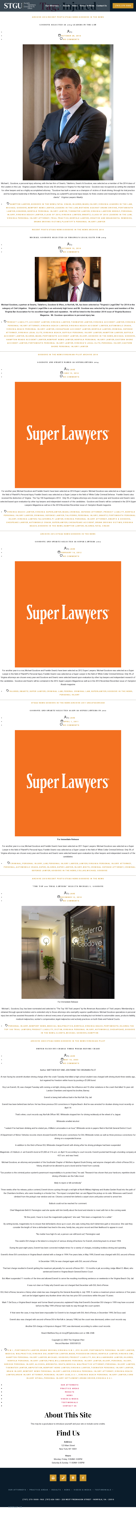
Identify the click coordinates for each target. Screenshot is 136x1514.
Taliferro (71, 515)
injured (77, 204)
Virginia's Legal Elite (87, 343)
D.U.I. (74, 1375)
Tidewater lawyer (79, 211)
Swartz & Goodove (119, 519)
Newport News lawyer (41, 208)
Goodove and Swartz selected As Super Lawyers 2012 (68, 541)
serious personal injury (19, 1364)
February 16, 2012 (71, 553)
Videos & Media (87, 6)
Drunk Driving (48, 1350)
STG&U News (71, 17)
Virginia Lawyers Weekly (105, 211)
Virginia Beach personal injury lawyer (31, 329)
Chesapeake (117, 1029)
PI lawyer (58, 519)
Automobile (102, 1029)
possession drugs (87, 1354)
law (45, 863)
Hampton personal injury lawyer (26, 1357)
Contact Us (101, 6)
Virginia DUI (40, 1354)
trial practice (60, 218)
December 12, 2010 (71, 897)
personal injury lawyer (63, 863)
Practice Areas (69, 1388)
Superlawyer (60, 522)
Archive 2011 (78, 703)
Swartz (86, 215)
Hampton (93, 1033)
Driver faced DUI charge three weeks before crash (68, 1048)
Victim (58, 1029)
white (86, 867)
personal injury (112, 343)
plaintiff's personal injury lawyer (83, 222)
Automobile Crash (120, 326)
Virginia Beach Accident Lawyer (88, 326)
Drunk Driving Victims (47, 222)
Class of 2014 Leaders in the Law (112, 215)
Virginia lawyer (71, 215)
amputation (35, 1368)
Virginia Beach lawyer (29, 215)
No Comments (71, 39)
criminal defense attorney (86, 512)
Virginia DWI (126, 1354)
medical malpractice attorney (85, 1364)
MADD (85, 204)
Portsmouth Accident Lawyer (61, 336)
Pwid (51, 1361)
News (74, 6)
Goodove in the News (91, 17)
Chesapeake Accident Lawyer (73, 329)
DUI (94, 1357)
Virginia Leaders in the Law (115, 204)
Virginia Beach (52, 333)
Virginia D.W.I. (66, 1350)
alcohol (40, 1364)
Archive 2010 (39, 879)
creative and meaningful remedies (111, 218)
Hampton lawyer (20, 204)
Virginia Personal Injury (78, 1029)
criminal (15, 863)
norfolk (79, 1026)
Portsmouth (111, 1026)
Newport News (37, 1026)
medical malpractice (60, 1026)
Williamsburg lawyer (110, 1357)
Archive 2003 (38, 1041)
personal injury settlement (61, 1378)
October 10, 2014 (71, 248)
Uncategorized (96, 703)
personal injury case (57, 1375)
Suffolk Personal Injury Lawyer (82, 333)
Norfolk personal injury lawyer (47, 211)
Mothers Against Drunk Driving (98, 208)
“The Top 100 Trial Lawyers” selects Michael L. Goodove (68, 886)
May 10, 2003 (71, 1060)
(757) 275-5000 (123, 6)
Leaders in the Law (66, 208)
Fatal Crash (64, 204)
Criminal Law (55, 691)
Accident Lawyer (39, 322)
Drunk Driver (87, 1378)
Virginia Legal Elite (30, 333)
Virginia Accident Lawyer (108, 322)
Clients (60, 1033)
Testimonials (69, 1402)
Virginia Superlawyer (48, 512)
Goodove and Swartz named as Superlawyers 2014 (68, 362)
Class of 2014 (52, 215)
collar (81, 871)
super (42, 867)
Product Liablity (114, 512)
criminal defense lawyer (49, 515)
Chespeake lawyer (17, 522)
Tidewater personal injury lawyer (112, 1368)
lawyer (83, 863)
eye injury (82, 1350)
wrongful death (55, 1364)
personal (9, 867)
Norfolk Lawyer (79, 218)
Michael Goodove (16, 208)
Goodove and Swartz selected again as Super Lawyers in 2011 (68, 710)
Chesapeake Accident (81, 522)
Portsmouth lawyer (27, 1350)
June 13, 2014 (71, 373)
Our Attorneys (52, 6)
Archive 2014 (39, 17)
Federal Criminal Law (77, 691)
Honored (21, 211)
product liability (18, 322)
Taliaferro (44, 519)
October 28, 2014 (71, 36)
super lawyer (38, 691)
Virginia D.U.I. (104, 1378)
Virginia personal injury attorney (28, 218)
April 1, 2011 (71, 722)
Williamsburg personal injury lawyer (78, 1361)
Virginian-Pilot (72, 355)
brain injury (14, 1371)
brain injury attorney (29, 1375)
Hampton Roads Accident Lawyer (26, 340)
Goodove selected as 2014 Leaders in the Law (68, 25)
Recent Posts (56, 17)
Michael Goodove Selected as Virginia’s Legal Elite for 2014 (68, 237)
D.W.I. (11, 1350)
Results (66, 6)
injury (94, 204)
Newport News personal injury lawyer (46, 1371)
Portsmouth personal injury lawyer (50, 343)
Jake (72, 370)
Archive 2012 (48, 534)
